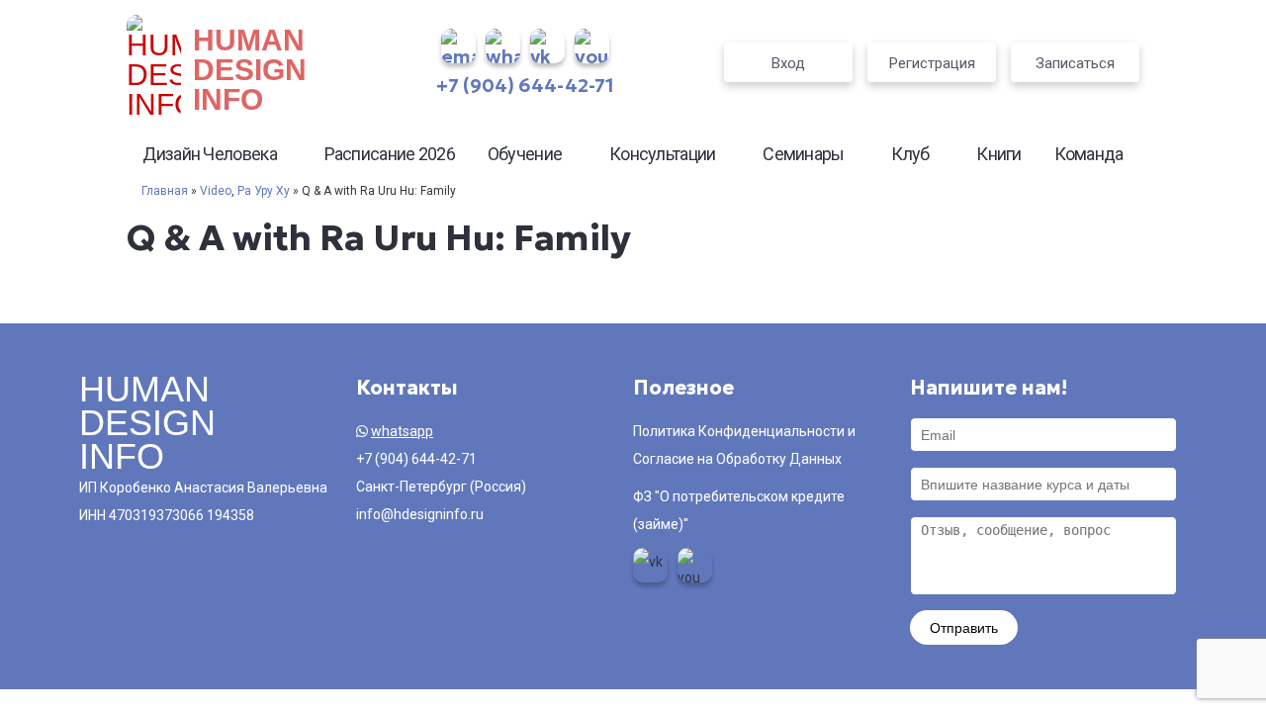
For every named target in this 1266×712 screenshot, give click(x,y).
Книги (999, 153)
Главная (164, 191)
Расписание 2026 (390, 153)
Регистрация (932, 63)
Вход (788, 63)
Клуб (910, 153)
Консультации (662, 153)
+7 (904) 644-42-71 (525, 85)
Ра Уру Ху (263, 191)
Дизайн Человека (209, 153)
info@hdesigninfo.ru (420, 514)
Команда (1089, 153)
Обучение (525, 153)
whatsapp (402, 431)
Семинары (803, 153)
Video (215, 191)
